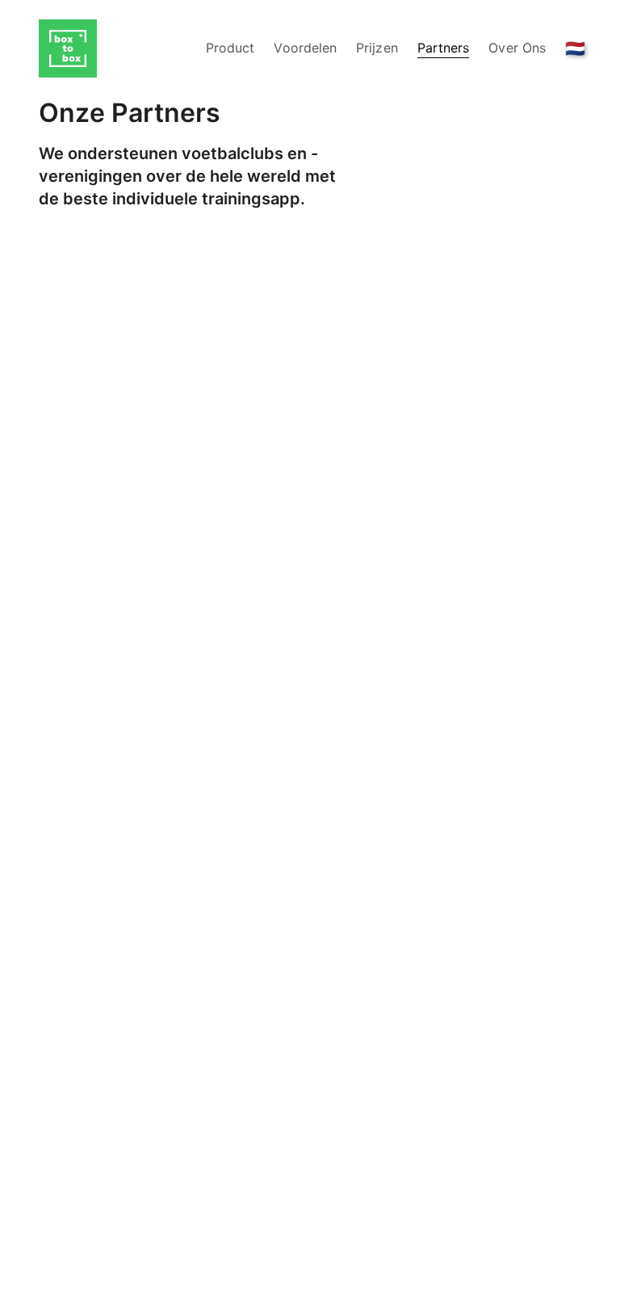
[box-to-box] (68, 48)
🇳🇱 (575, 48)
